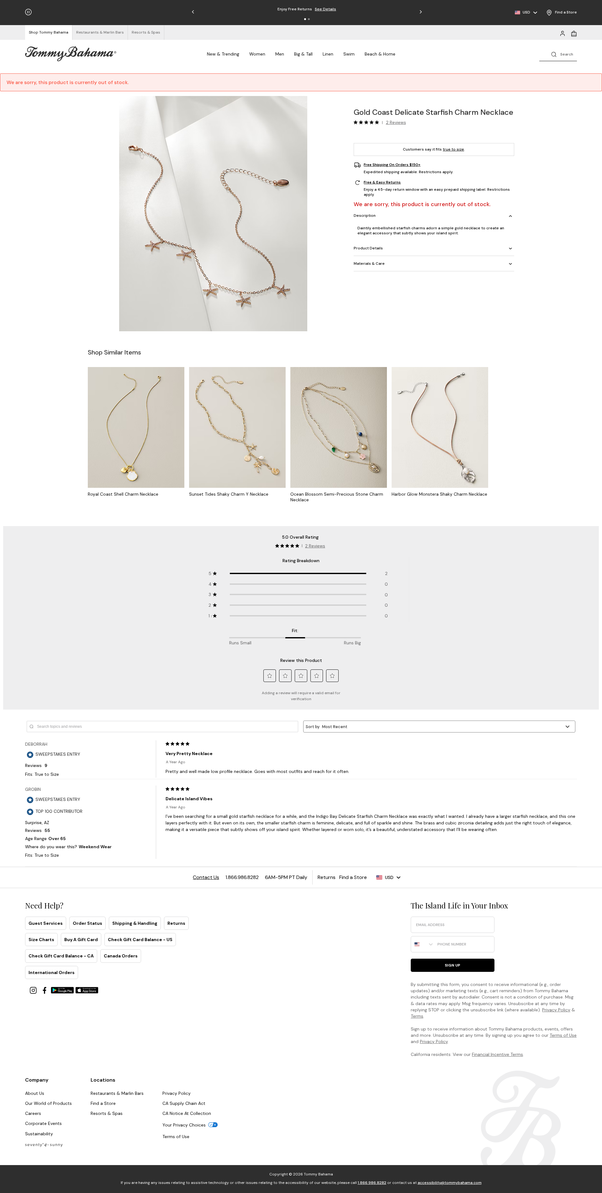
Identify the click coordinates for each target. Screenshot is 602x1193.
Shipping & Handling (134, 923)
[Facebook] (45, 990)
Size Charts (41, 939)
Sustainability (39, 1134)
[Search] (558, 53)
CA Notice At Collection (186, 1113)
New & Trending (223, 54)
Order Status (87, 923)
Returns (176, 923)
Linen (328, 54)
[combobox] (422, 944)
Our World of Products (48, 1103)
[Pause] (28, 12)
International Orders (52, 972)
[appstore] (86, 990)
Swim (349, 54)
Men (279, 54)
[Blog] (44, 1144)
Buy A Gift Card (81, 939)
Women (257, 54)
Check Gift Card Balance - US (140, 939)
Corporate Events (43, 1123)
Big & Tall (303, 54)
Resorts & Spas (107, 1113)
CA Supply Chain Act (183, 1103)
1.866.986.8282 (372, 1182)
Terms (417, 1016)
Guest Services (46, 923)
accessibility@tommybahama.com (450, 1182)
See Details (325, 9)
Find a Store (103, 1103)
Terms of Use (563, 1035)
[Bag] (574, 33)
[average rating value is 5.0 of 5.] (368, 122)
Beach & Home (380, 54)
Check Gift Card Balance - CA (61, 956)
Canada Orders (121, 956)
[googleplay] (63, 990)
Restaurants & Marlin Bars (117, 1093)
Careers (33, 1113)
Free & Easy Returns (382, 182)
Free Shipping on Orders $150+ (392, 165)
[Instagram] (34, 990)
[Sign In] (562, 33)
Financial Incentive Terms (497, 1054)
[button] (305, 19)
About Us (34, 1093)
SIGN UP (452, 965)
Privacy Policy (556, 1010)
